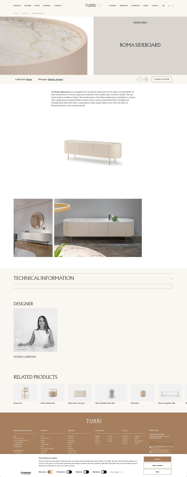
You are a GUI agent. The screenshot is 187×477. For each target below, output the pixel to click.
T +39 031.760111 (18, 442)
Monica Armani (55, 79)
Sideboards (140, 23)
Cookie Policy (72, 452)
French (97, 443)
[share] (145, 79)
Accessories (44, 450)
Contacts (70, 448)
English (97, 436)
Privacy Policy (160, 446)
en (164, 6)
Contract (58, 5)
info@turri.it (17, 444)
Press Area (71, 440)
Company (112, 5)
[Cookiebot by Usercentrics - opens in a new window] (25, 473)
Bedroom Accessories (47, 448)
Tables (43, 440)
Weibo (137, 439)
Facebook (125, 436)
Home (16, 13)
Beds (42, 446)
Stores (145, 5)
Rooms (37, 5)
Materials (46, 5)
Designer (27, 5)
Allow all (157, 459)
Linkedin (137, 436)
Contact (155, 5)
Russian (110, 439)
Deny (157, 472)
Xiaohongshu (139, 441)
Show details (114, 472)
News (69, 444)
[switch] (69, 472)
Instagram (125, 439)
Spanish (110, 441)
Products (17, 5)
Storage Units (45, 438)
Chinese (97, 441)
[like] (139, 79)
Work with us (72, 450)
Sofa (42, 436)
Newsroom (124, 5)
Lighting (43, 452)
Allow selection (157, 465)
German (110, 436)
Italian (97, 439)
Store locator (161, 79)
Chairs (43, 442)
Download (135, 5)
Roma (29, 79)
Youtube (125, 443)
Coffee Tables (45, 444)
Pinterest (125, 441)
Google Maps (18, 446)
